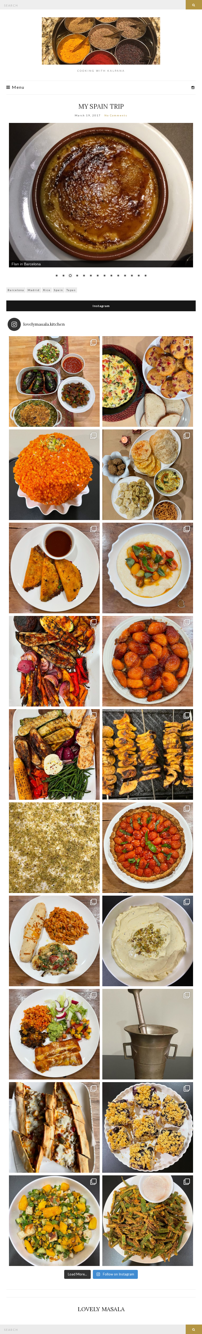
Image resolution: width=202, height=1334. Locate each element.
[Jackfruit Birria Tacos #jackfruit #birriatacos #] (54, 568)
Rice (46, 290)
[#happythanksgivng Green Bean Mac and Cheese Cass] (54, 381)
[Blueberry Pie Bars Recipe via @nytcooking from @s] (147, 1127)
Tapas (71, 290)
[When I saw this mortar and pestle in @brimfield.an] (147, 1034)
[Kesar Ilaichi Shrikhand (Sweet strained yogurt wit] (147, 941)
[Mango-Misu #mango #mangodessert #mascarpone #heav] (54, 847)
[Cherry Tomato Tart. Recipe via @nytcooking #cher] (147, 847)
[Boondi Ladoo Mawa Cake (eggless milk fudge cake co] (54, 474)
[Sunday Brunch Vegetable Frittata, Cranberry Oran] (147, 381)
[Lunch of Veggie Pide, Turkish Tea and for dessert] (54, 1127)
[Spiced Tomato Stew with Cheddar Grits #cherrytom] (147, 568)
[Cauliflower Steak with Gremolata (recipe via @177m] (54, 941)
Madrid (34, 290)
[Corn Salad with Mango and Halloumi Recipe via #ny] (54, 1220)
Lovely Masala (101, 1309)
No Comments (115, 115)
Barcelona (16, 290)
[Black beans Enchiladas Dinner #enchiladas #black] (54, 1034)
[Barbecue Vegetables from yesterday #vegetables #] (54, 661)
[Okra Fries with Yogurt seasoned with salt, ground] (147, 1220)
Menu (17, 87)
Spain (58, 290)
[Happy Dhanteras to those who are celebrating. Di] (147, 474)
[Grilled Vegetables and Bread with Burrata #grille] (54, 754)
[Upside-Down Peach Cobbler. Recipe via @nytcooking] (147, 661)
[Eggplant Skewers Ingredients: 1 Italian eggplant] (147, 754)
